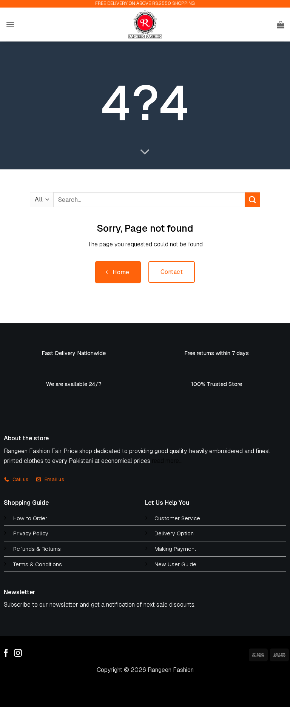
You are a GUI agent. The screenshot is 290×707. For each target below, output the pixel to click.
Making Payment (175, 549)
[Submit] (252, 199)
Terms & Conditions (37, 564)
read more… (167, 461)
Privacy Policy (30, 533)
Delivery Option (174, 533)
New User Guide (175, 564)
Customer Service (177, 518)
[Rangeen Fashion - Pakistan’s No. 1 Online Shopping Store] (145, 24)
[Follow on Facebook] (6, 653)
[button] (10, 24)
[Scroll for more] (145, 152)
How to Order (30, 518)
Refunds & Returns (37, 549)
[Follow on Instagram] (18, 653)
